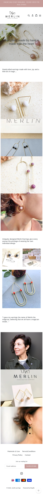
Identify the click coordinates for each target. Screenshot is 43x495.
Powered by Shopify (28, 488)
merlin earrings (16, 488)
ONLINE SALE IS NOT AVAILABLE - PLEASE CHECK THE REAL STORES (21, 3)
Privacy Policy (17, 455)
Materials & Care (14, 451)
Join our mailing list (21, 461)
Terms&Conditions (28, 451)
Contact (28, 455)
